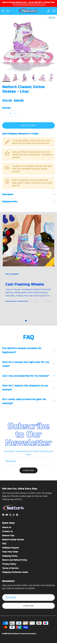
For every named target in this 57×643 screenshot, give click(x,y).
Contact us (7, 531)
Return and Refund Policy (14, 560)
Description (7, 194)
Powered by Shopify (28, 634)
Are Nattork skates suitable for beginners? (22, 350)
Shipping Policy (9, 201)
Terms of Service (10, 568)
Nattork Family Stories (13, 539)
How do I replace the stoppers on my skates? (25, 387)
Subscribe (28, 470)
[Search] (9, 11)
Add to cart (28, 125)
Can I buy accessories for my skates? (25, 375)
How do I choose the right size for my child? (25, 364)
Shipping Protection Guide (15, 572)
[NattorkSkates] (28, 10)
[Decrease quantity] (4, 113)
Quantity (6, 108)
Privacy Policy (9, 564)
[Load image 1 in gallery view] (28, 43)
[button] (5, 97)
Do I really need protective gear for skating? (24, 401)
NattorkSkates (13, 634)
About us (6, 527)
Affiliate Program (10, 548)
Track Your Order (10, 552)
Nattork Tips (8, 535)
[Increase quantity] (15, 113)
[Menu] (3, 11)
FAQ (4, 543)
